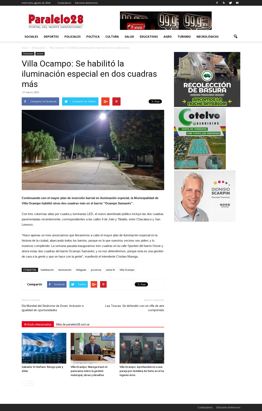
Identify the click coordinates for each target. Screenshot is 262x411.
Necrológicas (207, 36)
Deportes (51, 36)
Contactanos (64, 2)
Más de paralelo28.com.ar (73, 324)
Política (93, 36)
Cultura (112, 36)
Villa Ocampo (127, 269)
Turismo (184, 36)
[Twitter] (230, 2)
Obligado (81, 269)
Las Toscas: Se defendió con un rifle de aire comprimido (134, 308)
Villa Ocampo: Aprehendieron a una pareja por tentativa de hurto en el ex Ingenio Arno (142, 371)
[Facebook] (217, 2)
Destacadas (28, 53)
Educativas (149, 36)
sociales (31, 36)
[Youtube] (237, 2)
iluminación (64, 269)
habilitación (47, 269)
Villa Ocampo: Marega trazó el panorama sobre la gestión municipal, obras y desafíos (89, 371)
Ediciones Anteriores (86, 2)
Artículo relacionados (37, 324)
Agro (168, 36)
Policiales (72, 36)
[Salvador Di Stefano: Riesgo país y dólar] (44, 348)
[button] (235, 37)
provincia (96, 269)
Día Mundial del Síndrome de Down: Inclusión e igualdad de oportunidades (53, 308)
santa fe (110, 269)
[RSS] (224, 2)
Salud (129, 36)
